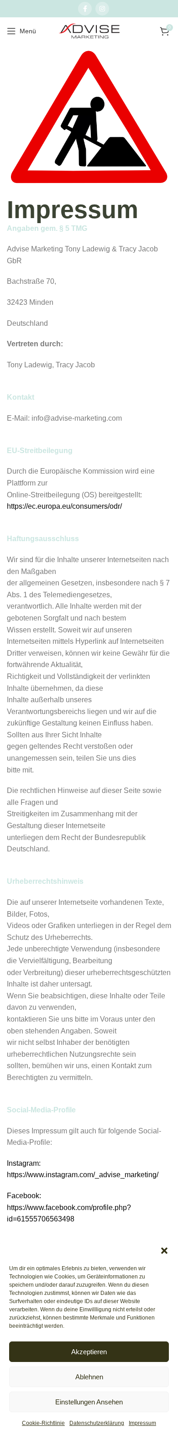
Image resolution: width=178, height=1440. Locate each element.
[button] (164, 1250)
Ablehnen (89, 1377)
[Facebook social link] (85, 9)
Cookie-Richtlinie (43, 1423)
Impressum (142, 1423)
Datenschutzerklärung (96, 1423)
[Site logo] (89, 31)
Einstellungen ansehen (89, 1402)
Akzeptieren (89, 1352)
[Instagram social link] (102, 9)
